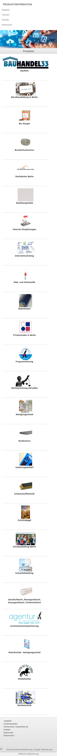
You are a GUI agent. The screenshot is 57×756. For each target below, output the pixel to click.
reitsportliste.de (21, 727)
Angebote (8, 721)
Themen (6, 15)
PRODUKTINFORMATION (17, 4)
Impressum (7, 25)
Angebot (6, 10)
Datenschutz (9, 736)
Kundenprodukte (11, 724)
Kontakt (5, 20)
